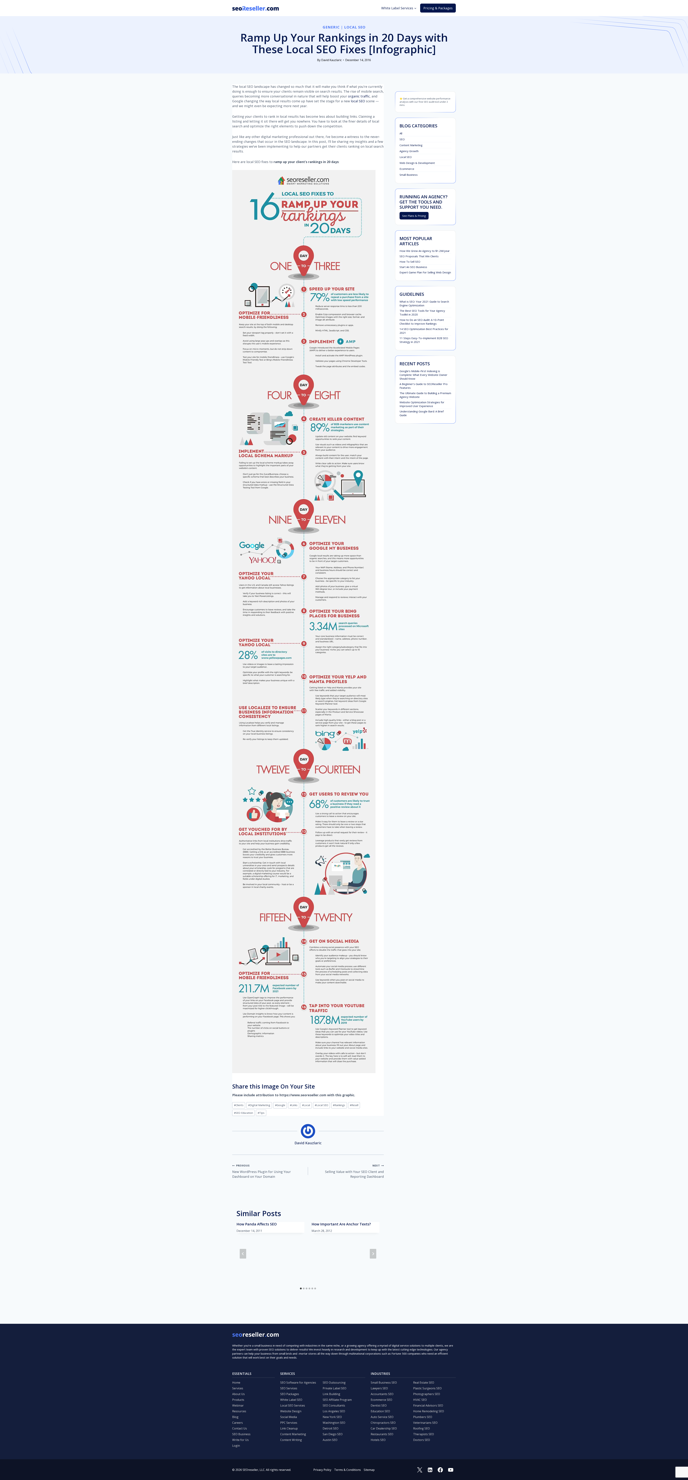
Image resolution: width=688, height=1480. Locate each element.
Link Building (331, 1394)
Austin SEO (330, 1440)
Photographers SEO (426, 1394)
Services (237, 1388)
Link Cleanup (289, 1428)
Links (293, 1105)
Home (236, 1383)
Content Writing (291, 1440)
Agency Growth (409, 151)
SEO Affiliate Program (337, 1400)
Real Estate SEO (423, 1383)
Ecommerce (407, 169)
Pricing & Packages (438, 8)
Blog (235, 1417)
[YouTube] (450, 1470)
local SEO (358, 101)
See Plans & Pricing (414, 215)
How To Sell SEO (410, 261)
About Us (238, 1394)
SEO (402, 139)
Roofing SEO (421, 1428)
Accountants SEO (382, 1394)
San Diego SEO (333, 1434)
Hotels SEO (378, 1440)
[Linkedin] (430, 1470)
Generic (331, 27)
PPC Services (288, 1423)
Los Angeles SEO (334, 1411)
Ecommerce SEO (381, 1400)
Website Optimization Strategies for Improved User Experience (422, 404)
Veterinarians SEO (425, 1423)
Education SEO (380, 1411)
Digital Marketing (259, 1105)
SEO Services (288, 1388)
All (401, 133)
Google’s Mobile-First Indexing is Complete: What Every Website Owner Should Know (423, 374)
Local (306, 1105)
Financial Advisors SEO (428, 1405)
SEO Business (241, 1434)
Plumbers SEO (422, 1417)
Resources (239, 1411)
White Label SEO (291, 1400)
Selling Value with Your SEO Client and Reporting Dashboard (354, 1171)
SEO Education (243, 1113)
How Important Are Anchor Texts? (341, 1224)
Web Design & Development (417, 163)
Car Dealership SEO (384, 1428)
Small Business (409, 174)
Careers (237, 1423)
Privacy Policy (322, 1470)
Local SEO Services (292, 1405)
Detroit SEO (330, 1428)
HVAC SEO (420, 1400)
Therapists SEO (423, 1434)
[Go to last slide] (243, 1254)
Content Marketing (411, 145)
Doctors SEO (421, 1440)
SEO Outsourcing (334, 1383)
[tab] (301, 1288)
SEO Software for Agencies (298, 1383)
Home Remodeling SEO (428, 1411)
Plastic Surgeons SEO (427, 1388)
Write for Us (240, 1440)
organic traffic (359, 96)
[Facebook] (440, 1470)
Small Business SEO (384, 1383)
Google (280, 1105)
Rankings (339, 1105)
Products (238, 1400)
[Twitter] (420, 1470)
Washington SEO (334, 1423)
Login (236, 1446)
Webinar (238, 1405)
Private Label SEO (334, 1388)
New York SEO (332, 1417)
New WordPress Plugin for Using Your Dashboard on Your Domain (261, 1171)
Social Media (288, 1417)
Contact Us (239, 1428)
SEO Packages (289, 1394)
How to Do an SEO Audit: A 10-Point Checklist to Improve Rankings (422, 321)
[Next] (373, 1254)
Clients (238, 1105)
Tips (261, 1113)
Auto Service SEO (382, 1417)
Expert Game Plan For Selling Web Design (425, 272)
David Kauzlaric (331, 60)
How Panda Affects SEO (256, 1224)
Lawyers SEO (379, 1388)
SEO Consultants (334, 1405)
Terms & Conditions (347, 1470)
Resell (354, 1105)
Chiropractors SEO (383, 1423)
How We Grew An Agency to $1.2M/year (425, 251)
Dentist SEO (379, 1405)
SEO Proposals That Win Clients (419, 256)
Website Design (290, 1411)
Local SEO (355, 27)
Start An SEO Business (413, 267)
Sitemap (369, 1470)
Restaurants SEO (382, 1434)
